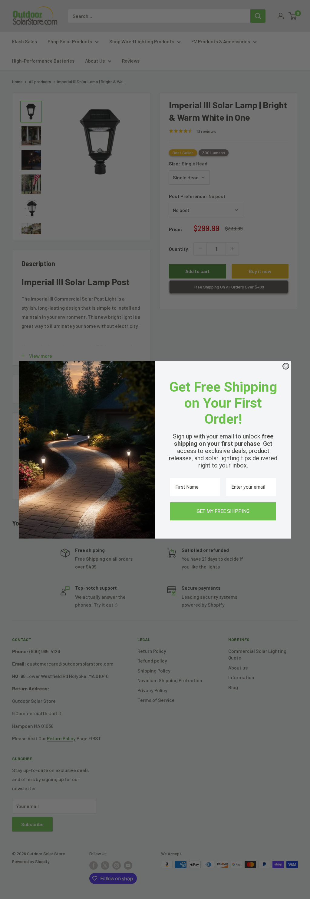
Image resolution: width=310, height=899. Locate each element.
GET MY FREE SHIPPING (223, 511)
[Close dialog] (286, 366)
